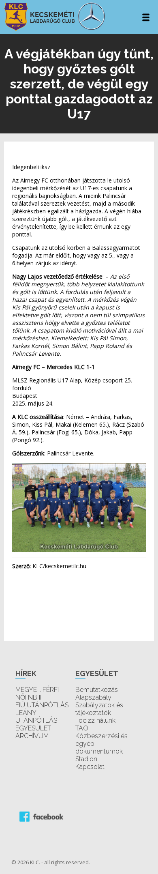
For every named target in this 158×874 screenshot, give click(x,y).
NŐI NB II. (29, 697)
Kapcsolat (90, 767)
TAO (81, 728)
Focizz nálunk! (96, 720)
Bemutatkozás (96, 690)
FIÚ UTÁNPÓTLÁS (41, 705)
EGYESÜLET (33, 728)
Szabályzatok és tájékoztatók (99, 709)
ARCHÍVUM (32, 736)
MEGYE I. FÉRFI (37, 690)
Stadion (86, 759)
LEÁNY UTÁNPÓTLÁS (36, 716)
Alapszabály (93, 697)
